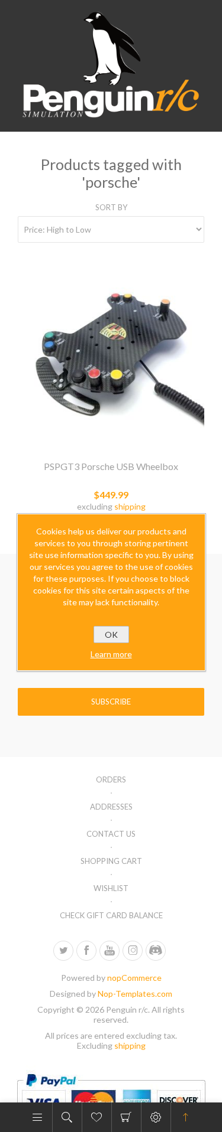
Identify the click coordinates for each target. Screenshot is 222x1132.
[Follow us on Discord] (156, 951)
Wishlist (111, 888)
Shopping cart (126, 1117)
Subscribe (111, 701)
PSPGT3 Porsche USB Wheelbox (111, 466)
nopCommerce (134, 978)
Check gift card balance (111, 915)
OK (111, 634)
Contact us (111, 834)
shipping (130, 506)
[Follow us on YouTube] (109, 951)
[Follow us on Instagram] (133, 951)
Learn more (111, 654)
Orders (111, 779)
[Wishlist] (96, 1117)
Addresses (111, 806)
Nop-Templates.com (135, 994)
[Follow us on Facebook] (86, 951)
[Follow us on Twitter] (63, 951)
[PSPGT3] (111, 356)
